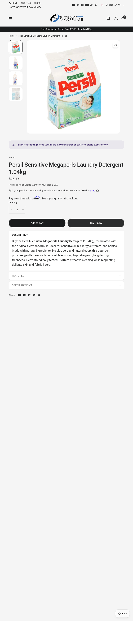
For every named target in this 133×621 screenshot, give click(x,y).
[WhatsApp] (34, 295)
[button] (66, 235)
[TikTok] (91, 5)
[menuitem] (14, 3)
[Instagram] (82, 5)
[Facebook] (73, 5)
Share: (12, 295)
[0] (121, 18)
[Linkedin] (96, 5)
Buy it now (96, 223)
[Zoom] (115, 45)
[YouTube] (87, 5)
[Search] (108, 18)
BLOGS (37, 3)
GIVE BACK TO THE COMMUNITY (25, 7)
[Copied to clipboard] (39, 295)
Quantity (13, 202)
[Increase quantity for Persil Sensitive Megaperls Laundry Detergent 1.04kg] (23, 209)
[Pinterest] (29, 295)
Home (11, 36)
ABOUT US (26, 3)
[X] (78, 5)
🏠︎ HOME (13, 3)
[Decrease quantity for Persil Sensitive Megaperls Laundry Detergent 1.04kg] (11, 209)
